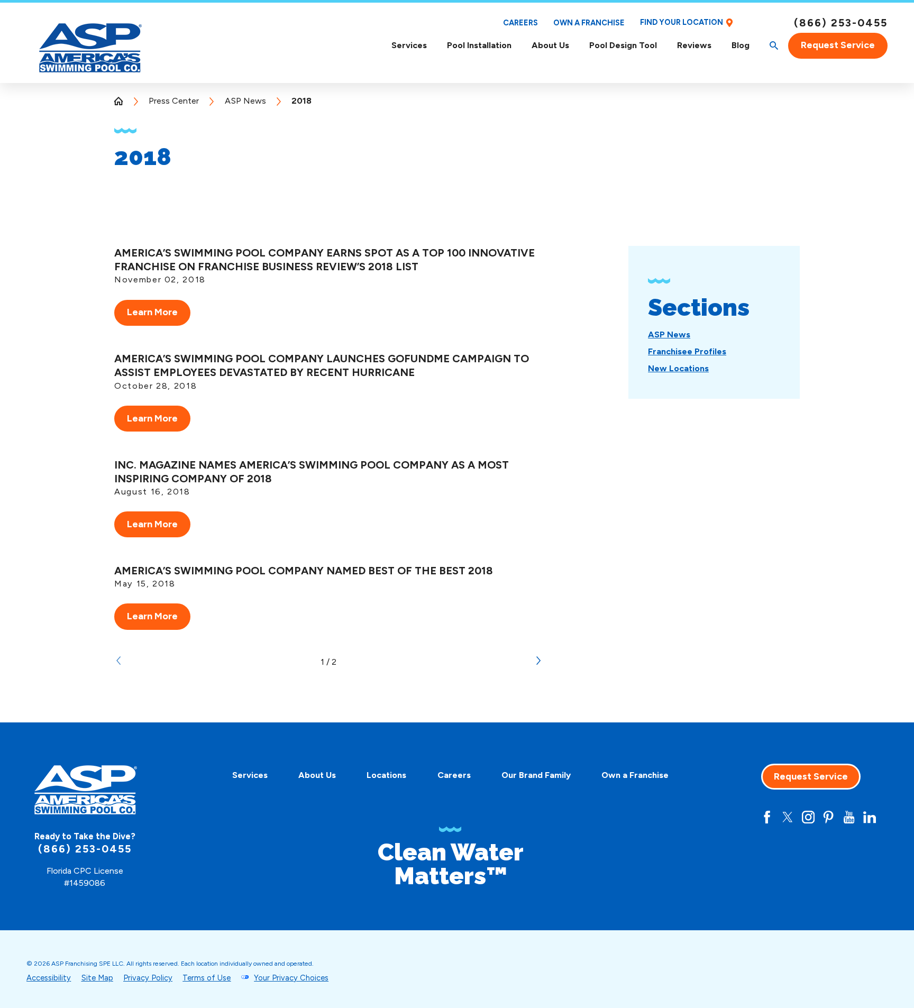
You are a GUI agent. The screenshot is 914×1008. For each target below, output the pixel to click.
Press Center (174, 101)
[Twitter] (787, 817)
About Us (550, 45)
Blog (741, 45)
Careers (520, 23)
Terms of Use (206, 978)
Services (409, 45)
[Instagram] (808, 817)
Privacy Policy (147, 978)
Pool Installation (479, 45)
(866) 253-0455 (841, 22)
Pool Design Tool (623, 45)
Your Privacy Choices (291, 978)
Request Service (838, 45)
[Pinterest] (828, 817)
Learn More (152, 312)
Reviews (694, 45)
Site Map (97, 978)
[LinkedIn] (869, 817)
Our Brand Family (536, 775)
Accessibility (48, 978)
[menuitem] (409, 46)
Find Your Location (681, 22)
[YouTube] (849, 817)
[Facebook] (767, 817)
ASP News (245, 101)
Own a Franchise (589, 23)
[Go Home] (122, 101)
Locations (386, 775)
